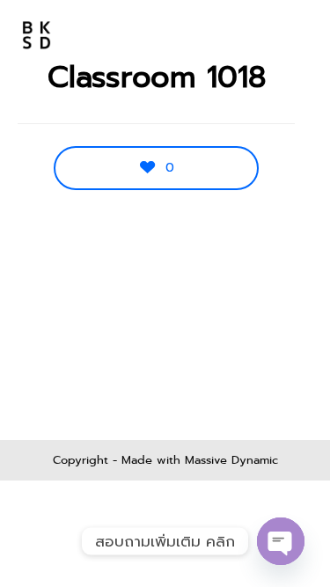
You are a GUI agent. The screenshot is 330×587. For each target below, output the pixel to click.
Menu (278, 35)
